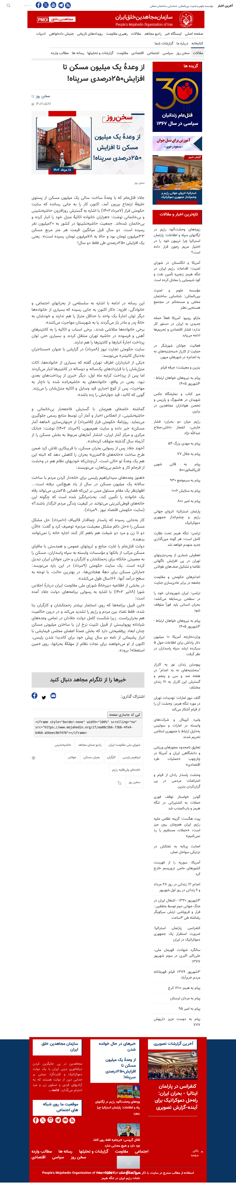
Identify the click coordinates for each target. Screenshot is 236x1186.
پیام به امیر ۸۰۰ (188, 501)
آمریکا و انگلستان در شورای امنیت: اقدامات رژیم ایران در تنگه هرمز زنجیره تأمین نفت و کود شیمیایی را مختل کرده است (177, 271)
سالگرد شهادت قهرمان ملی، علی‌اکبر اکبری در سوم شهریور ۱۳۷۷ (177, 956)
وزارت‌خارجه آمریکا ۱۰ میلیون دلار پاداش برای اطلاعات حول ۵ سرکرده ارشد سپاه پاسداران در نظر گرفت (177, 645)
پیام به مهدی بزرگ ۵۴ (184, 444)
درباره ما (182, 44)
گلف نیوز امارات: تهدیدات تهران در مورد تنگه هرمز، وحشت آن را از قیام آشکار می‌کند (177, 703)
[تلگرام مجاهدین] (60, 5)
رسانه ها (78, 53)
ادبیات (41, 34)
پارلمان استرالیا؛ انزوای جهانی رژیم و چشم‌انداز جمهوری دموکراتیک (177, 517)
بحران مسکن (91, 757)
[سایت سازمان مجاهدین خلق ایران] (115, 19)
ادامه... (54, 1090)
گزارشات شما (164, 44)
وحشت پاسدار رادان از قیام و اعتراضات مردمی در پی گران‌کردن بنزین (177, 781)
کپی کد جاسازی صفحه (124, 714)
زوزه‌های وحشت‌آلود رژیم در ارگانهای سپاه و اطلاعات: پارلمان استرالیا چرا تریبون (118, 1107)
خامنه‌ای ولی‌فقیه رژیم (126, 770)
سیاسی (167, 53)
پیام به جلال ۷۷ (188, 454)
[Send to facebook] (35, 695)
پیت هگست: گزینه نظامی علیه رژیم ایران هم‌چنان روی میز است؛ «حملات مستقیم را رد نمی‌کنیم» (177, 827)
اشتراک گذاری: (133, 697)
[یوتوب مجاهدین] (53, 5)
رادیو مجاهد (153, 34)
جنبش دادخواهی (61, 34)
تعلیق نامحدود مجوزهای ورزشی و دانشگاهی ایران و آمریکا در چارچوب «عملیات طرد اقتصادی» (177, 756)
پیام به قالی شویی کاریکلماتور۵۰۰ (177, 467)
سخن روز (183, 53)
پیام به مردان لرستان (185, 998)
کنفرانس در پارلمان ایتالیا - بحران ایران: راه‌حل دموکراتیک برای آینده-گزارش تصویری (176, 1097)
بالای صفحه (196, 1152)
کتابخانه (197, 44)
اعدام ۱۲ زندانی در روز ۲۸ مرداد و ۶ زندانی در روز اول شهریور (177, 887)
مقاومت (122, 53)
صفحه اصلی (194, 34)
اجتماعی (153, 53)
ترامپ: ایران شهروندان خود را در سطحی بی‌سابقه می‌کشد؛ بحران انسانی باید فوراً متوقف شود (177, 601)
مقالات (136, 34)
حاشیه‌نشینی (63, 745)
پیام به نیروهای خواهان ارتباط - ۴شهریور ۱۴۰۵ (177, 381)
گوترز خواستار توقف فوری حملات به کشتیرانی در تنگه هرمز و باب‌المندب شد (177, 802)
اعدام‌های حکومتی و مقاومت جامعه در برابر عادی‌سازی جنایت (177, 580)
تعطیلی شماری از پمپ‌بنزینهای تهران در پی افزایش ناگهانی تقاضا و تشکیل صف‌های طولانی (177, 561)
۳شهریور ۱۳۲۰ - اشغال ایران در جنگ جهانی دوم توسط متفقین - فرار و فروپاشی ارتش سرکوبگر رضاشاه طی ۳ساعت (177, 909)
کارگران (111, 757)
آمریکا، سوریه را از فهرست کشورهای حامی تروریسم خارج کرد (177, 868)
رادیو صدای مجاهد (89, 745)
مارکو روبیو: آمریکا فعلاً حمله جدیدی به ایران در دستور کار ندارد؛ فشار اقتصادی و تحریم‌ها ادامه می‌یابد (177, 326)
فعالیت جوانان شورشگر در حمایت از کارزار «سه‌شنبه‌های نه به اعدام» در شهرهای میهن (177, 351)
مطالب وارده (60, 53)
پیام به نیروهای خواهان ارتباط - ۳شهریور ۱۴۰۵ (177, 624)
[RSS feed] (68, 5)
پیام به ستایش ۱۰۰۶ (185, 491)
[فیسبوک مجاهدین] (39, 5)
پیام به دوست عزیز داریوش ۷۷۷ (177, 1022)
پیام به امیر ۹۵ (189, 1009)
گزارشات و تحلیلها (100, 53)
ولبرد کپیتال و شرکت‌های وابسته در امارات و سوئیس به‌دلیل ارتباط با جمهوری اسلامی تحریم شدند (177, 728)
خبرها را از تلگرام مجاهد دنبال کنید (88, 680)
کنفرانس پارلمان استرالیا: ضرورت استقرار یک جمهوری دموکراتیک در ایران (177, 934)
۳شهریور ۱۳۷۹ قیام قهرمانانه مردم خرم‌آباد (177, 975)
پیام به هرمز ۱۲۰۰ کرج (184, 988)
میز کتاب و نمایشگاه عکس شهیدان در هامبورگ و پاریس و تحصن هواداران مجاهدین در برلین (177, 402)
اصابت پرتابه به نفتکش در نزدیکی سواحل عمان (177, 849)
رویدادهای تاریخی (90, 34)
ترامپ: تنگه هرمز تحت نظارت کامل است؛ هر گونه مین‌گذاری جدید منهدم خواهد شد (177, 539)
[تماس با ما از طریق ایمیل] (65, 1120)
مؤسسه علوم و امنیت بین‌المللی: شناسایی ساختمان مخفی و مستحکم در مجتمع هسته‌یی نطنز (177, 299)
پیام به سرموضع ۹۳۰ (185, 480)
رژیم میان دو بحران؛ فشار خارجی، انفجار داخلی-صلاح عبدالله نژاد (177, 427)
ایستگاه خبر (173, 34)
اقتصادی (137, 53)
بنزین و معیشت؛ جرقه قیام (180, 368)
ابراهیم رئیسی (131, 757)
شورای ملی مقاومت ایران (124, 745)
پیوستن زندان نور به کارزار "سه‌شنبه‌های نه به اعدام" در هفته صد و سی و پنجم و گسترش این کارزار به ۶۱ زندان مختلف (177, 676)
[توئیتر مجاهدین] (46, 5)
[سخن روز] (88, 143)
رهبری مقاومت (117, 34)
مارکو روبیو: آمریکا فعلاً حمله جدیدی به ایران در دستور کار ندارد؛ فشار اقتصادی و (169, 6)
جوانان (72, 757)
